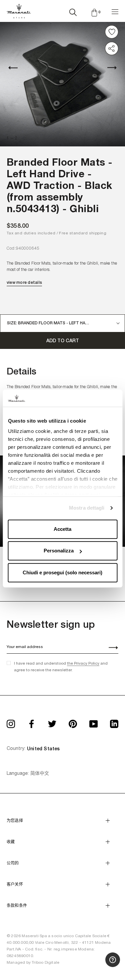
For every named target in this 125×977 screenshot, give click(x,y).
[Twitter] (52, 722)
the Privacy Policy (83, 663)
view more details (24, 282)
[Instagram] (11, 722)
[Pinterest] (73, 722)
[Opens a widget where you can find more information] (95, 965)
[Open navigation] (115, 11)
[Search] (73, 11)
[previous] (16, 67)
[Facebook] (31, 722)
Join (109, 648)
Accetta (62, 529)
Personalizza (59, 551)
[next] (108, 67)
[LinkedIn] (114, 722)
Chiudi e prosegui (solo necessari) (62, 572)
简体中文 (39, 773)
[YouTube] (93, 722)
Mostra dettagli (87, 508)
